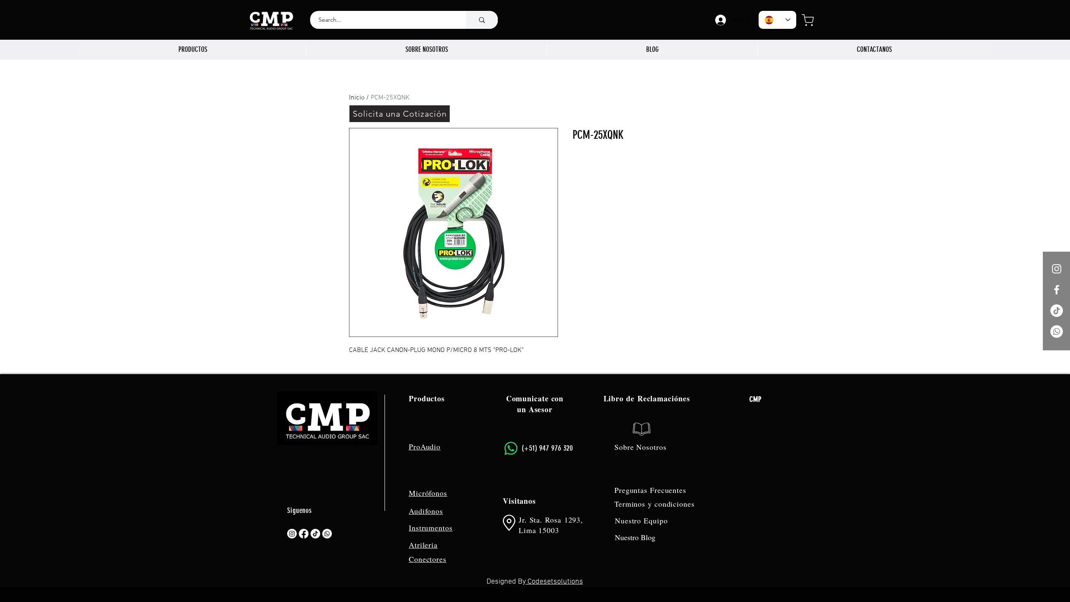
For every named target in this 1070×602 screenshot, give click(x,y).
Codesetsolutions (554, 581)
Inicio (356, 98)
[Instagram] (292, 533)
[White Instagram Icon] (1056, 269)
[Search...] (482, 20)
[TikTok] (1056, 310)
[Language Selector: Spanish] (777, 20)
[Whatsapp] (1056, 331)
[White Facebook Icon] (1056, 289)
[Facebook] (303, 533)
